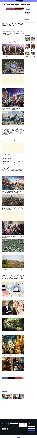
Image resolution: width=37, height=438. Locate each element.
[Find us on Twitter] (4, 429)
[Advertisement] (13, 17)
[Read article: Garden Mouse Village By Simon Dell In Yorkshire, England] (27, 53)
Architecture (32, 54)
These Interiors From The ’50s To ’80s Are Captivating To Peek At (33, 56)
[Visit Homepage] (19, 1)
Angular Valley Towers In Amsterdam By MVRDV (27, 49)
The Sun (11, 272)
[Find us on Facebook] (2, 429)
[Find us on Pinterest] (7, 429)
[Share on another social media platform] (23, 9)
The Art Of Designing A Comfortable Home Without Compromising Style (17, 401)
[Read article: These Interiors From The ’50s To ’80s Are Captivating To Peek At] (33, 53)
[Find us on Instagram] (5, 429)
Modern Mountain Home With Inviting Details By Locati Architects (6, 401)
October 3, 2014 (27, 13)
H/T (15, 42)
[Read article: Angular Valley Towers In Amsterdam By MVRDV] (27, 46)
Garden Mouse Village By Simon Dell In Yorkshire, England (27, 56)
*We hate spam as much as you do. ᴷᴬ (31, 432)
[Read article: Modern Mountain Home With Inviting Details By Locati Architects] (7, 396)
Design (26, 54)
